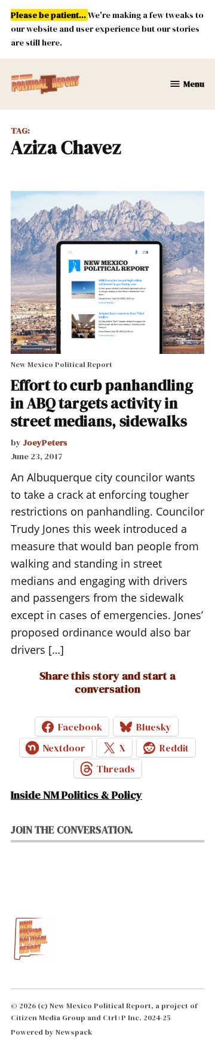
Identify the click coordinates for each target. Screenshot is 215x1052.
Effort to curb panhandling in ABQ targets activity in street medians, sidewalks (102, 403)
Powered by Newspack (52, 1032)
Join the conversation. (72, 830)
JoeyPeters (45, 442)
